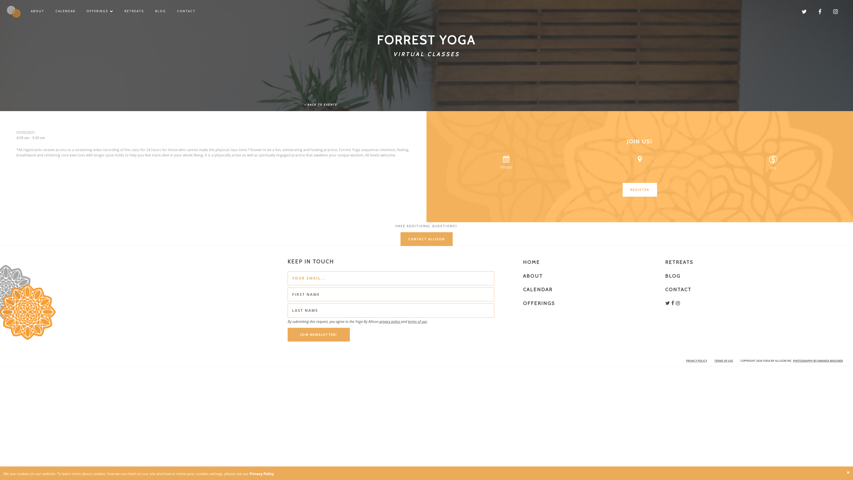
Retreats (134, 11)
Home (531, 262)
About (37, 11)
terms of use (417, 321)
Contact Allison (426, 239)
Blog (160, 11)
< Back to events (320, 104)
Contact (186, 11)
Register (639, 190)
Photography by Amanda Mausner (818, 361)
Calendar (66, 11)
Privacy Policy (696, 361)
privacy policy (390, 321)
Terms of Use (723, 361)
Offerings (98, 11)
